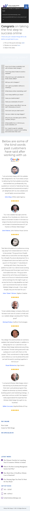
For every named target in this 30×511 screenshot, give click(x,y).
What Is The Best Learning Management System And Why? (15, 468)
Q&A (23, 43)
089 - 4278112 (8, 493)
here (18, 45)
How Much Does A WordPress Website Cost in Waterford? (15, 474)
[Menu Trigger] (26, 6)
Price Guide (4, 425)
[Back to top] (27, 508)
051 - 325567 (8, 489)
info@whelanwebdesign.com (12, 498)
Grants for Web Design (8, 428)
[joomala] (7, 439)
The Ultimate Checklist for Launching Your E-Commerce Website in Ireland (15, 461)
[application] (15, 15)
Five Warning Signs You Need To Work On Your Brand (15, 480)
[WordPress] (15, 445)
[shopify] (6, 452)
